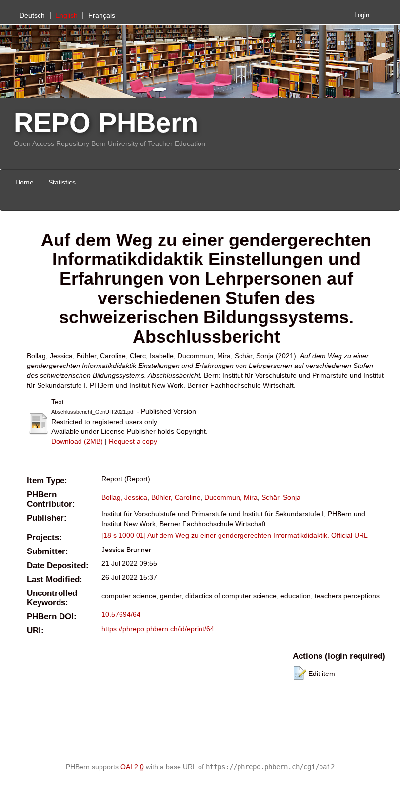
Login (361, 15)
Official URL (349, 535)
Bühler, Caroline (175, 497)
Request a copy (133, 441)
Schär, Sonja (280, 497)
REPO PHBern (106, 122)
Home (24, 182)
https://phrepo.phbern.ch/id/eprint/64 (157, 629)
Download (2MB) (77, 441)
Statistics (62, 182)
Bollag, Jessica (124, 497)
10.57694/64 (120, 614)
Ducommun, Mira (231, 497)
